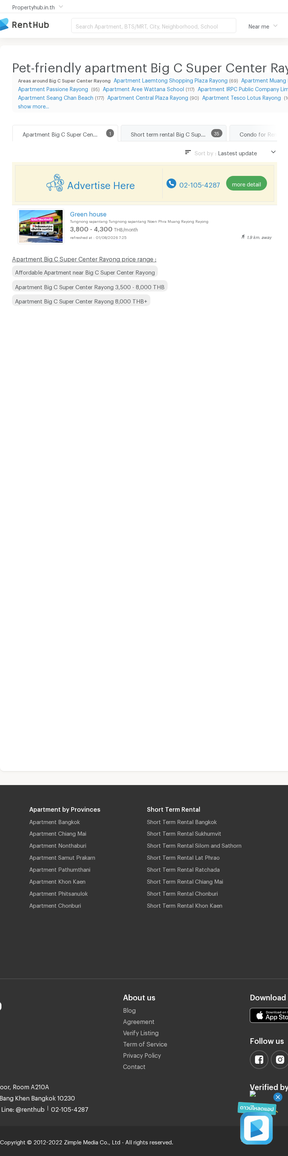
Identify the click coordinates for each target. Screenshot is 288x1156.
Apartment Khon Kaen (57, 880)
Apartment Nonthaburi (57, 844)
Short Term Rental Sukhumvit (184, 832)
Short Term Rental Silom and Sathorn (194, 844)
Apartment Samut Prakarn (62, 856)
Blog (129, 1009)
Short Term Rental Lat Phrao (183, 856)
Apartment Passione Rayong (54, 88)
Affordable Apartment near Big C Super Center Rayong (85, 271)
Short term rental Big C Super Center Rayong (178, 133)
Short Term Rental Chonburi (182, 892)
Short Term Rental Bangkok (182, 820)
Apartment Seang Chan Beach (55, 97)
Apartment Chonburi (55, 904)
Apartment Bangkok (54, 820)
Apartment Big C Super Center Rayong (70, 133)
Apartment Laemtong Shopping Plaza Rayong (171, 79)
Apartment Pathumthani (59, 868)
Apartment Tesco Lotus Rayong (242, 97)
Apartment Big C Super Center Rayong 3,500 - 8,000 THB (90, 286)
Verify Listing (141, 1031)
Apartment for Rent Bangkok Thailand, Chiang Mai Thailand (35, 25)
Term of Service (145, 1042)
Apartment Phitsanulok (58, 892)
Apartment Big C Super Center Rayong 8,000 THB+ (81, 300)
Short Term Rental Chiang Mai (185, 880)
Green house (88, 212)
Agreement (138, 1020)
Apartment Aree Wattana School (143, 88)
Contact (134, 1065)
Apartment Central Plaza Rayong (147, 97)
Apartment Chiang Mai (57, 832)
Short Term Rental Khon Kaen (184, 904)
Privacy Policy (142, 1054)
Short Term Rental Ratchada (183, 868)
